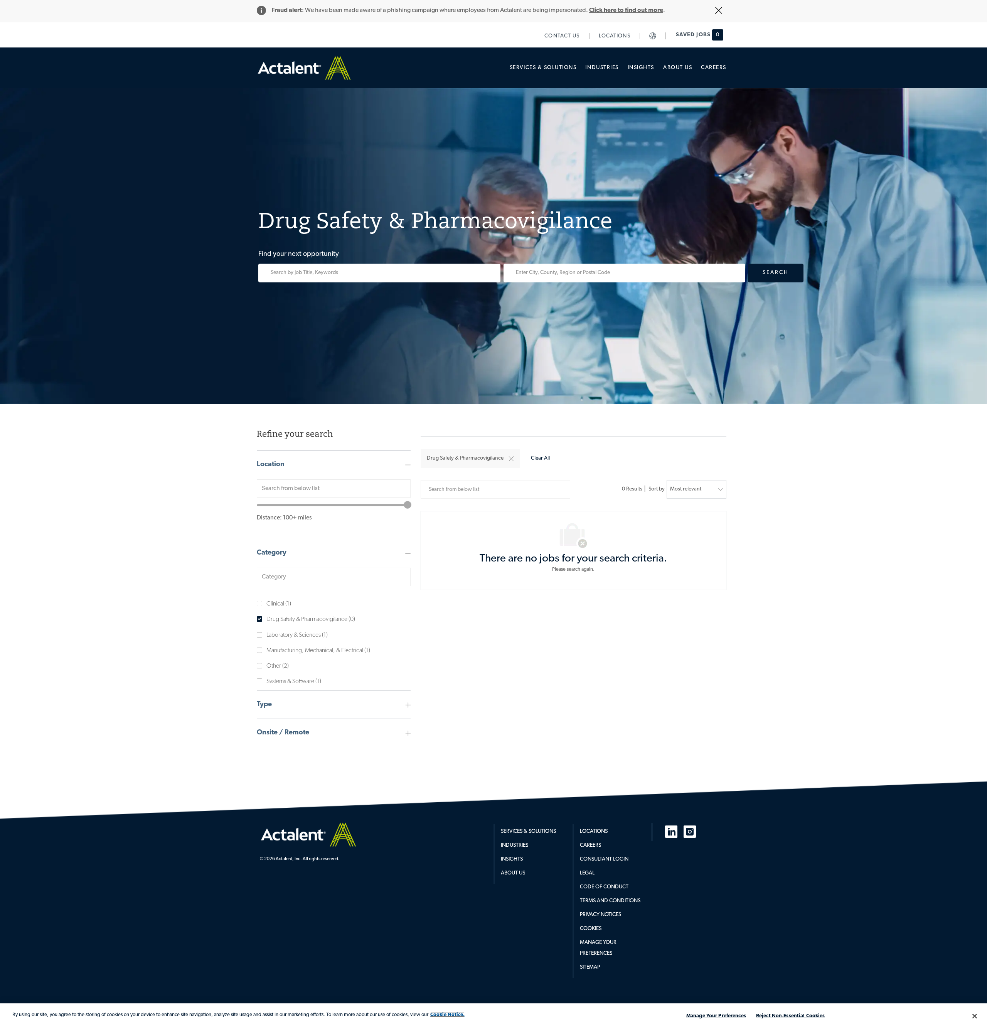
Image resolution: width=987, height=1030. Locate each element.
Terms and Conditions (610, 901)
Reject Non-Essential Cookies (790, 1015)
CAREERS (590, 845)
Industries (514, 845)
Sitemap (590, 967)
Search (776, 273)
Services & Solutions (528, 831)
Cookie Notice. (447, 1014)
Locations (594, 831)
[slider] (407, 505)
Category (271, 553)
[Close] (974, 1016)
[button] (511, 459)
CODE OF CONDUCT (604, 887)
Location (271, 464)
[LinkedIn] (671, 831)
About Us (513, 873)
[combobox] (334, 488)
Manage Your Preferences (716, 1015)
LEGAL (587, 873)
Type (264, 704)
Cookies (590, 929)
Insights (512, 859)
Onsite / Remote (283, 732)
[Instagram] (690, 831)
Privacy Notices (600, 915)
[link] (562, 36)
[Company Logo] (308, 834)
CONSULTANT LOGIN (604, 859)
